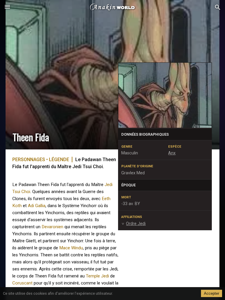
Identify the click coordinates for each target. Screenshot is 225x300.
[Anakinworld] (112, 7)
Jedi (108, 184)
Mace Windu (71, 247)
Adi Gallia (36, 205)
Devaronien (52, 226)
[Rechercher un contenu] (217, 7)
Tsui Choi (21, 191)
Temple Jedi (97, 276)
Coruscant (22, 283)
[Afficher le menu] (7, 7)
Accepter (211, 293)
